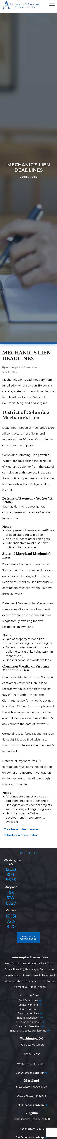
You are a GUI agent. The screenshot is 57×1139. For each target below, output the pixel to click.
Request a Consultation (29, 938)
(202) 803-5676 (11, 874)
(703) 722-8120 (11, 921)
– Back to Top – (28, 853)
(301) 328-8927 (11, 898)
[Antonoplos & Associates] (21, 6)
